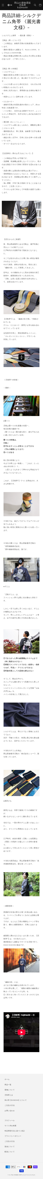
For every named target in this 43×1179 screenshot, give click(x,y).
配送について (10, 1152)
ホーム (7, 1079)
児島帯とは (9, 1095)
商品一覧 (8, 1085)
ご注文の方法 (10, 1105)
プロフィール (10, 1120)
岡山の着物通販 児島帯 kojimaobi (18, 1174)
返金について (10, 1146)
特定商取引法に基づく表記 (15, 1131)
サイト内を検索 (10, 1126)
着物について (10, 1090)
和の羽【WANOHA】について (16, 1100)
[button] (2, 5)
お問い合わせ (10, 1111)
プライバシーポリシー (13, 1136)
